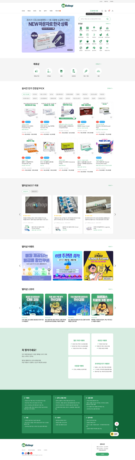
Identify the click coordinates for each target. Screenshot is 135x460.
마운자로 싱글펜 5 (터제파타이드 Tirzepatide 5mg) (66, 126)
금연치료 (68, 98)
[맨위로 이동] (117, 429)
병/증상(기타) (102, 98)
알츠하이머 (86, 98)
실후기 (45, 11)
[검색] (102, 11)
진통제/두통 (53, 98)
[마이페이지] (112, 11)
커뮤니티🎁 (58, 11)
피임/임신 (85, 94)
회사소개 (23, 450)
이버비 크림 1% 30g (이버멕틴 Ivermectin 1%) (47, 126)
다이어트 (35, 94)
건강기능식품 (94, 94)
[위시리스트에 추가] (36, 117)
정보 (40, 11)
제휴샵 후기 (34, 191)
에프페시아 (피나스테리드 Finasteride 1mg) (27, 126)
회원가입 (106, 1)
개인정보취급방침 (31, 450)
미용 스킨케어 (43, 94)
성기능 (51, 94)
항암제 (93, 98)
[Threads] (28, 453)
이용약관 (39, 450)
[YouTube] (31, 453)
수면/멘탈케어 (43, 98)
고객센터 (111, 1)
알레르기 (35, 98)
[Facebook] (23, 453)
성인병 (60, 98)
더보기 (110, 185)
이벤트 (51, 11)
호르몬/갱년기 (26, 98)
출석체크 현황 (95, 11)
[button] (68, 50)
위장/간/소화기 (76, 98)
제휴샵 (29, 11)
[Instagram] (26, 453)
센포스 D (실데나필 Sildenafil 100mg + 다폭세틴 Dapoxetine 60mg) (84, 163)
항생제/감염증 (69, 94)
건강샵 (23, 11)
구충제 (77, 94)
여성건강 (102, 94)
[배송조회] (105, 11)
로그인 (101, 1)
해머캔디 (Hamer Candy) (83, 126)
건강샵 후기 (25, 191)
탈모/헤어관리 (59, 94)
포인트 (34, 11)
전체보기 (108, 23)
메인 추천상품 (26, 94)
